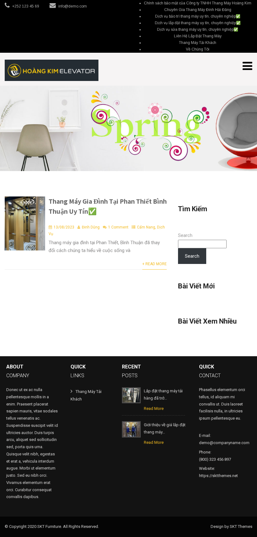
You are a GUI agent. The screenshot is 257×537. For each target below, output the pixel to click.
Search (185, 235)
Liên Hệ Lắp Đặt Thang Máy (198, 36)
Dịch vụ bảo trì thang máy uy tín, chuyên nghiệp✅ (197, 16)
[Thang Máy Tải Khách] (52, 70)
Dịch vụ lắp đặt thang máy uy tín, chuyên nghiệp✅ (198, 23)
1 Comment (118, 227)
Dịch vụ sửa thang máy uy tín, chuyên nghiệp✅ (197, 29)
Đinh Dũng (91, 227)
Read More (154, 408)
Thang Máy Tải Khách (197, 42)
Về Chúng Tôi (197, 49)
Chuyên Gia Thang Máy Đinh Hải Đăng (197, 10)
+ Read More (154, 264)
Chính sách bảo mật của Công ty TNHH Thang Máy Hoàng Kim (197, 3)
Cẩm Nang (146, 227)
